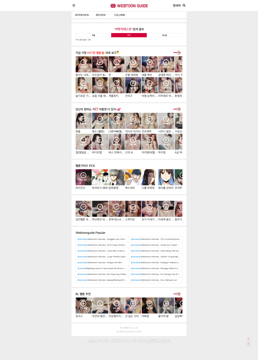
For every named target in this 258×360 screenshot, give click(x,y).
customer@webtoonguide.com (121, 342)
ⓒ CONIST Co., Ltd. (129, 328)
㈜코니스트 (92, 340)
